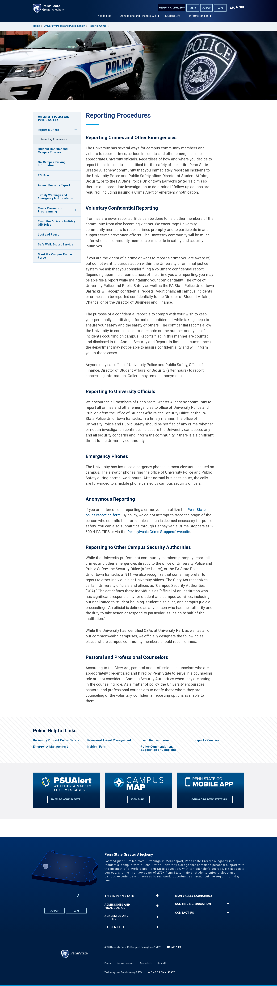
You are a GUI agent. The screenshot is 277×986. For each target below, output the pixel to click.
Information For (198, 15)
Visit (192, 7)
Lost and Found (48, 234)
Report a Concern (171, 7)
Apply (206, 7)
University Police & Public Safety (56, 740)
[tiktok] (78, 895)
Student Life (172, 15)
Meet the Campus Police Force (55, 256)
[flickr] (86, 895)
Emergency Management (50, 746)
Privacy (108, 963)
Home (36, 25)
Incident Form (97, 746)
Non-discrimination (125, 963)
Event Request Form (155, 740)
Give (220, 7)
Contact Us (184, 912)
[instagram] (44, 895)
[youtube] (69, 895)
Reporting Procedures (54, 139)
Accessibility (146, 963)
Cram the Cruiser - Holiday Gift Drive (56, 223)
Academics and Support (116, 917)
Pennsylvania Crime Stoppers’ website (158, 532)
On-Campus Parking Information (52, 163)
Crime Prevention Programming (50, 210)
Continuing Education (193, 903)
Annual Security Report (54, 185)
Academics (104, 15)
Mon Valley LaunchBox (193, 895)
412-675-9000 (174, 947)
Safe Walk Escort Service (55, 244)
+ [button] (157, 895)
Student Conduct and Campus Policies (53, 150)
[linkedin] (61, 895)
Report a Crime (97, 25)
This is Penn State (119, 895)
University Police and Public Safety (64, 25)
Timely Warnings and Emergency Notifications (55, 196)
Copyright (161, 963)
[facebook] (53, 895)
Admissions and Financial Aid (138, 15)
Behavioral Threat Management (109, 740)
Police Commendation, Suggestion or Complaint (158, 748)
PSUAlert (44, 175)
